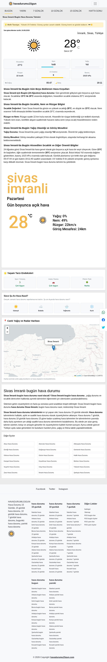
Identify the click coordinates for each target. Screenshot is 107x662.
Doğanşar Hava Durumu (47, 450)
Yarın (23, 11)
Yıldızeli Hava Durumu (82, 467)
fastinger (87, 509)
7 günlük (38, 11)
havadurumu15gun (24, 3)
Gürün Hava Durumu (46, 455)
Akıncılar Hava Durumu (47, 444)
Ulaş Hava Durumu (45, 467)
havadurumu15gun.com (62, 657)
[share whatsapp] (103, 312)
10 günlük (57, 11)
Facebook (41, 489)
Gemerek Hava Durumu (82, 450)
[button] (53, 348)
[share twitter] (103, 327)
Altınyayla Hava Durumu (82, 444)
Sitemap (87, 512)
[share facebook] (103, 319)
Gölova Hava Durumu (11, 455)
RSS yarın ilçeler (90, 525)
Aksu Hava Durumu (11, 444)
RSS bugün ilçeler (90, 518)
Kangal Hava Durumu (11, 461)
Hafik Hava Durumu (81, 455)
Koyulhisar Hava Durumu (48, 461)
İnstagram (63, 489)
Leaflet (78, 375)
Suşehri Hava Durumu (12, 467)
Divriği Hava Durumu (11, 450)
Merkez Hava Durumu (81, 461)
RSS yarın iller (89, 522)
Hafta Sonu (95, 11)
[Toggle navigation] (95, 3)
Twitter (52, 489)
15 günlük (76, 11)
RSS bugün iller (90, 515)
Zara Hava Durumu (10, 473)
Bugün (8, 11)
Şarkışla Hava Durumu (82, 473)
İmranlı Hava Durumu (46, 473)
